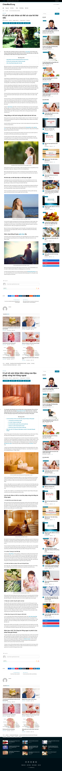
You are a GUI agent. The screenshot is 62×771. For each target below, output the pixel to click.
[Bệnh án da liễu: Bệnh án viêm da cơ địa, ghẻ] (51, 200)
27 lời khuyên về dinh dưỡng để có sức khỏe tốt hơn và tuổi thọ (52, 191)
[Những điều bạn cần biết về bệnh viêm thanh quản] (31, 351)
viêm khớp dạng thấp (33, 616)
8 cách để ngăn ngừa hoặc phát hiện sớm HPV (52, 615)
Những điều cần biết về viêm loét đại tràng (53, 741)
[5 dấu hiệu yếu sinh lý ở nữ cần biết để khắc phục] (51, 107)
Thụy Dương (44, 96)
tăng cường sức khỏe (21, 410)
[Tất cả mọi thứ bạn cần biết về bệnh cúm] (51, 169)
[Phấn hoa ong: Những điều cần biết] (51, 232)
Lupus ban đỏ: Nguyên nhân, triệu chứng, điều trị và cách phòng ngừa (33, 747)
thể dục (12, 736)
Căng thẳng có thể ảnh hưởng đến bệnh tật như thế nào (17, 59)
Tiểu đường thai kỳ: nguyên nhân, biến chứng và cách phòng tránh (52, 550)
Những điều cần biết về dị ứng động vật (51, 255)
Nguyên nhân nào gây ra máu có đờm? (29, 327)
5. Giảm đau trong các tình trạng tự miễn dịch (17, 427)
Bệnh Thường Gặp (45, 52)
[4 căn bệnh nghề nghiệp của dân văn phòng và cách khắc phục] (51, 24)
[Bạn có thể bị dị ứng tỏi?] (44, 753)
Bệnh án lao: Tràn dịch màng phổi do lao (51, 160)
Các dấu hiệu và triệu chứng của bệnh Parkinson (14, 752)
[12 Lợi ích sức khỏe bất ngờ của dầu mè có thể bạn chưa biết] (11, 322)
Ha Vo (44, 422)
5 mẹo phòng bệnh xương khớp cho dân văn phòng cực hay (50, 63)
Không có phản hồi (22, 20)
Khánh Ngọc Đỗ (45, 49)
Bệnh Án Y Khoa (45, 133)
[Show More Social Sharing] (32, 23)
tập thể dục (10, 106)
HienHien (7, 20)
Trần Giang (9, 330)
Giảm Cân (44, 212)
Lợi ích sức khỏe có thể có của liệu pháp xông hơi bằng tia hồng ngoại (20, 418)
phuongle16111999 (45, 33)
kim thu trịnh (47, 225)
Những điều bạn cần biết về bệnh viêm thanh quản (30, 358)
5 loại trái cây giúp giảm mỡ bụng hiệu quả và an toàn (50, 79)
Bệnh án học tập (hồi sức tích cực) (51, 144)
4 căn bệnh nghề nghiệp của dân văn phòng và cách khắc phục (51, 31)
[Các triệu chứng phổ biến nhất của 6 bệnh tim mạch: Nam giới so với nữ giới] (51, 591)
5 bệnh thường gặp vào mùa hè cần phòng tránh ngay (50, 94)
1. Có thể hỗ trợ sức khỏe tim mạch (15, 420)
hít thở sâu (32, 363)
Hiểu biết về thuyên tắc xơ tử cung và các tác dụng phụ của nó (53, 747)
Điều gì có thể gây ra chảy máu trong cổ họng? (30, 343)
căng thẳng (27, 51)
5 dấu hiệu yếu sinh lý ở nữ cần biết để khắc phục (51, 114)
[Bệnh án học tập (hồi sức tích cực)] (51, 137)
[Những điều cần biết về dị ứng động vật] (51, 248)
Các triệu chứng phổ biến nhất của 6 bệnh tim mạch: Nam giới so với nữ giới (51, 598)
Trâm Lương (47, 552)
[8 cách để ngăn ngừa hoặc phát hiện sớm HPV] (51, 608)
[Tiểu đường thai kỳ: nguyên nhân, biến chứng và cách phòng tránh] (51, 542)
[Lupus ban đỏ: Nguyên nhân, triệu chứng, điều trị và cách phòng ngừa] (25, 747)
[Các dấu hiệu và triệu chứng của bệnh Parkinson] (5, 753)
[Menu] (3, 8)
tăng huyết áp (28, 127)
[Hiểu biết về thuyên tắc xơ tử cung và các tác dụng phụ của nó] (44, 747)
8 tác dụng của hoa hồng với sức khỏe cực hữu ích (14, 741)
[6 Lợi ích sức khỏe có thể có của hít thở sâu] (21, 37)
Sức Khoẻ (4, 13)
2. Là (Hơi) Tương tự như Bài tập (14, 422)
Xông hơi (20, 736)
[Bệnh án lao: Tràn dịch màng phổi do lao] (51, 153)
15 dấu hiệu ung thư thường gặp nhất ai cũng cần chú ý (14, 747)
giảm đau (21, 234)
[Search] (58, 8)
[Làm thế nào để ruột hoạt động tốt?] (11, 337)
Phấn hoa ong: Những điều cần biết (51, 239)
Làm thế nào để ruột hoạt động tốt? (9, 343)
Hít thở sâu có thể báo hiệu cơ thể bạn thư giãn (15, 61)
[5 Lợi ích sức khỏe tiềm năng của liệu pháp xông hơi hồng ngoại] (21, 395)
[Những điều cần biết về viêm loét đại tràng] (44, 742)
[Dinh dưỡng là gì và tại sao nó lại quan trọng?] (25, 753)
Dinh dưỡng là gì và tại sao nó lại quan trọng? (34, 752)
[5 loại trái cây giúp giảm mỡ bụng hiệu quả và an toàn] (51, 72)
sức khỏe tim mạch (8, 443)
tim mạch (16, 736)
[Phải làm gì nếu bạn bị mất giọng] (11, 351)
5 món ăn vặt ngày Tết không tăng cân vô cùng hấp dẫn (50, 47)
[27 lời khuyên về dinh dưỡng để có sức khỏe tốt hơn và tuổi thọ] (51, 185)
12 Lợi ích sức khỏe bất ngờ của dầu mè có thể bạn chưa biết (11, 328)
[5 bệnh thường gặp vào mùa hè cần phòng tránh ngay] (51, 88)
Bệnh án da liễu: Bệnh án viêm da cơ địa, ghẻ (52, 207)
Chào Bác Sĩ (47, 130)
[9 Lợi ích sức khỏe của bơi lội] (25, 742)
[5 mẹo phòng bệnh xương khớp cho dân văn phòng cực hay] (51, 56)
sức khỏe (31, 443)
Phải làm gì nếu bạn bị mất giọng (9, 357)
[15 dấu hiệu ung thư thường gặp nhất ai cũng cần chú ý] (5, 747)
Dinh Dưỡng (45, 36)
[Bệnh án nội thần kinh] (51, 123)
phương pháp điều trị (32, 271)
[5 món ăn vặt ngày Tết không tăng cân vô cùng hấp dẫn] (51, 40)
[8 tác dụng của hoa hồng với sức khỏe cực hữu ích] (5, 742)
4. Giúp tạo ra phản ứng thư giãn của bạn (16, 425)
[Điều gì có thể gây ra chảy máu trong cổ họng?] (31, 337)
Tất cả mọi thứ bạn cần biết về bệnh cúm (51, 176)
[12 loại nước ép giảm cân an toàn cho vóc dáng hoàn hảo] (51, 216)
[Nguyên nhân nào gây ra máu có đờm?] (31, 322)
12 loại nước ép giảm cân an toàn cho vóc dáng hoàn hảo (51, 223)
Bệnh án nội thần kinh (49, 486)
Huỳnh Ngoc (47, 473)
